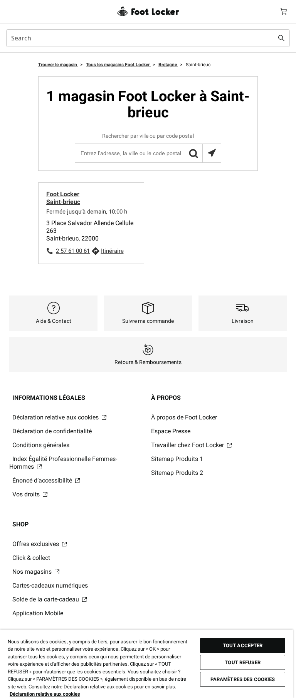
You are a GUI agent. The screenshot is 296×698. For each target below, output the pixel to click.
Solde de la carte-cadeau (46, 599)
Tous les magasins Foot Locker (118, 64)
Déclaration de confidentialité (52, 431)
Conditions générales (40, 445)
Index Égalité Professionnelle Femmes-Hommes (63, 462)
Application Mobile (37, 613)
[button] (193, 153)
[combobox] (148, 38)
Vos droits (26, 494)
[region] (146, 664)
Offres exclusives (36, 544)
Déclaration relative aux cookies (56, 417)
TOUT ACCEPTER (243, 645)
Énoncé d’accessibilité (43, 480)
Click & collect (31, 557)
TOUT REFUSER (243, 662)
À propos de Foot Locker (184, 417)
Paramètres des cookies (242, 679)
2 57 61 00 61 (73, 250)
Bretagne (168, 64)
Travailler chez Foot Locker (188, 445)
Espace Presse (170, 431)
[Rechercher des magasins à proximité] (211, 153)
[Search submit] (281, 38)
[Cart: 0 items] (284, 11)
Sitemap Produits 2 (177, 472)
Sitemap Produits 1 (177, 459)
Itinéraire (112, 250)
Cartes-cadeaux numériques (50, 585)
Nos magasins (32, 571)
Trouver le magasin (58, 64)
